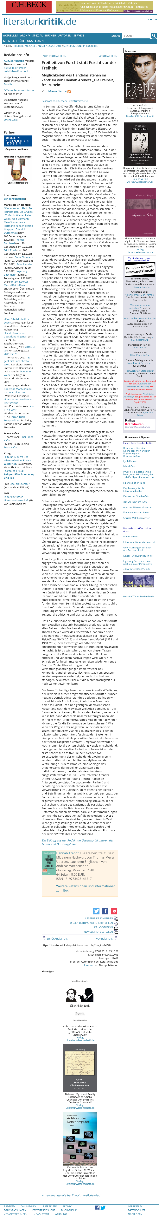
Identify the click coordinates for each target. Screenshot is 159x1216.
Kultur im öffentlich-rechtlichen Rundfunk (16, 69)
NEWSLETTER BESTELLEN (98, 931)
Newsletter (41, 1214)
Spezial (37, 35)
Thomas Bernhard (14, 241)
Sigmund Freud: (19, 474)
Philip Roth (28, 208)
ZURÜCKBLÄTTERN (54, 56)
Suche (115, 35)
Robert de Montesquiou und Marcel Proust (18, 390)
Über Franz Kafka (139, 355)
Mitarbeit (10, 41)
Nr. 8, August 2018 (50, 45)
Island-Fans (129, 466)
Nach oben (135, 1214)
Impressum (135, 1206)
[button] (96, 911)
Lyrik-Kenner (130, 461)
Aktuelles (10, 35)
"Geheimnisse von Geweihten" (139, 306)
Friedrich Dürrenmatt (15, 230)
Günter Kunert (12, 208)
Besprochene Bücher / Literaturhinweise (65, 101)
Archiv (25, 35)
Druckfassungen (15, 1210)
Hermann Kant (12, 225)
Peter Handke (24, 264)
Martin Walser (16, 215)
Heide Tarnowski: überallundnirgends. (15, 334)
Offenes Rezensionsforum (19, 90)
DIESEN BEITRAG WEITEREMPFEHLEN (91, 923)
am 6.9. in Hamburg (143, 338)
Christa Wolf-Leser (133, 517)
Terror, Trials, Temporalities (14, 418)
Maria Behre (57, 91)
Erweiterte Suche (43, 1210)
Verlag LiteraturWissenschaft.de (80, 1039)
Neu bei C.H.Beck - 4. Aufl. (140, 116)
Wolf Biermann (20, 218)
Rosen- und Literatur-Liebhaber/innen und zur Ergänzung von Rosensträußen (136, 452)
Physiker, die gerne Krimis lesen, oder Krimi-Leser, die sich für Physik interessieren (138, 474)
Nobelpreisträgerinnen (139, 362)
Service (78, 35)
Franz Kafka (10, 447)
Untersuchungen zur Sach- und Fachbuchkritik (137, 549)
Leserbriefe (49, 1206)
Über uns (26, 41)
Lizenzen (89, 965)
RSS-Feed (9, 1206)
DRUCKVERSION (103, 927)
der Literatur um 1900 (135, 501)
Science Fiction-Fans (134, 482)
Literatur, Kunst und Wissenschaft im (17, 460)
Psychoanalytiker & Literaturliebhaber (133, 489)
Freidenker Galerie (140, 286)
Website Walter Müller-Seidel (139, 596)
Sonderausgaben (14, 198)
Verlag (152, 19)
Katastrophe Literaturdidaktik (139, 318)
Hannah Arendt (67, 853)
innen (147, 517)
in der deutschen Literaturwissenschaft (16, 498)
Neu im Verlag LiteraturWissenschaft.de (140, 180)
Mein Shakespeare (14, 222)
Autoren (64, 35)
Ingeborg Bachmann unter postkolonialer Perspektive (137, 562)
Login (39, 41)
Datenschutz (136, 1210)
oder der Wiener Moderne (137, 507)
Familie (8, 84)
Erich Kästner (130, 536)
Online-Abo (10, 119)
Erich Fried (10, 250)
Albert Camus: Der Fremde (139, 294)
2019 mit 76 (10, 354)
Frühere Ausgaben (25, 45)
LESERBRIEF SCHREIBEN (99, 918)
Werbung (61, 1214)
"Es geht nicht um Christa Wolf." (17, 361)
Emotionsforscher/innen (136, 512)
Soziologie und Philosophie (80, 45)
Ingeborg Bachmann (15, 272)
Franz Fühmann (24, 257)
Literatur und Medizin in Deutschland (18, 401)
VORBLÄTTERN (108, 56)
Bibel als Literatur (19, 484)
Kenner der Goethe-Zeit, (136, 496)
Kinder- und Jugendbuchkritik (138, 555)
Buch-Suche (69, 1210)
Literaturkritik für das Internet (139, 541)
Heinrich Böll (11, 211)
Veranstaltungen (16, 1214)
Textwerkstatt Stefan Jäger (139, 370)
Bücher (50, 35)
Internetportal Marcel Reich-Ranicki (16, 283)
